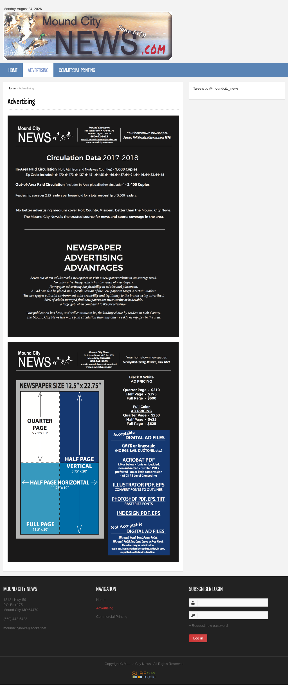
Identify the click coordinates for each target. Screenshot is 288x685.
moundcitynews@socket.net (24, 628)
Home (12, 70)
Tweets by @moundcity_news (215, 89)
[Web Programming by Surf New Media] (144, 677)
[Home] (87, 56)
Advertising (38, 70)
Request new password (210, 626)
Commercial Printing (77, 70)
